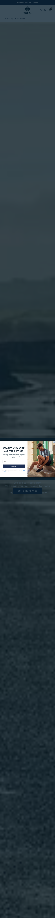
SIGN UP (13, 466)
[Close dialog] (54, 442)
